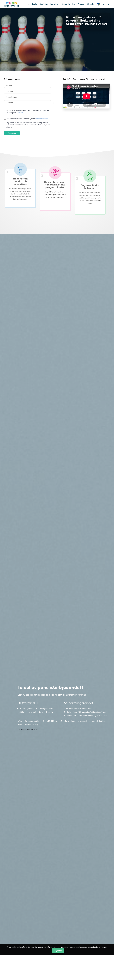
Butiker (35, 4)
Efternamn (9, 91)
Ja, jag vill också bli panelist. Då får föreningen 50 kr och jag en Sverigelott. (27, 111)
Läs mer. (20, 112)
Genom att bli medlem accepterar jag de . (27, 119)
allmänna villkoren (41, 119)
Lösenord (9, 103)
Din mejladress (11, 97)
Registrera (12, 133)
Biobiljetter (44, 4)
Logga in (106, 4)
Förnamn (8, 85)
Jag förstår (58, 950)
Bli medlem (91, 4)
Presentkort (54, 4)
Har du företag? (78, 4)
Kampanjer (65, 4)
